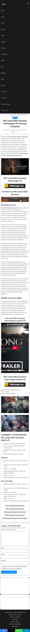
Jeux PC (3, 16)
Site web (3, 560)
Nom (2, 547)
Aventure (3, 29)
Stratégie (3, 85)
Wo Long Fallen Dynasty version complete (15, 518)
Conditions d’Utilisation (15, 617)
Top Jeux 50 (4, 91)
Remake (3, 60)
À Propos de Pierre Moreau (15, 614)
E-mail (3, 554)
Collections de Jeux (5, 104)
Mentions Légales (15, 621)
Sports (2, 79)
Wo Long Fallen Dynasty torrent (15, 515)
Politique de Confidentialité (15, 624)
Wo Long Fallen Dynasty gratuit (15, 505)
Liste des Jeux (4, 110)
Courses (3, 48)
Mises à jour (4, 98)
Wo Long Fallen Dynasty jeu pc (15, 509)
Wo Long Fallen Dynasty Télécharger (15, 512)
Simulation (3, 73)
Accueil (2, 10)
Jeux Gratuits (4, 54)
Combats (3, 41)
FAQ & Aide (15, 619)
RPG (2, 66)
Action (2, 23)
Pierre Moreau (7, 129)
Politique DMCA (15, 626)
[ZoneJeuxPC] (3, 5)
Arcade (2, 35)
